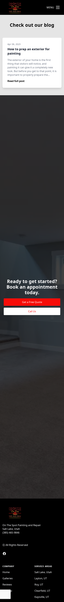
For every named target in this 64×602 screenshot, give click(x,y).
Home (6, 572)
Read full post (16, 81)
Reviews (7, 584)
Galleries (7, 578)
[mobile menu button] (58, 7)
